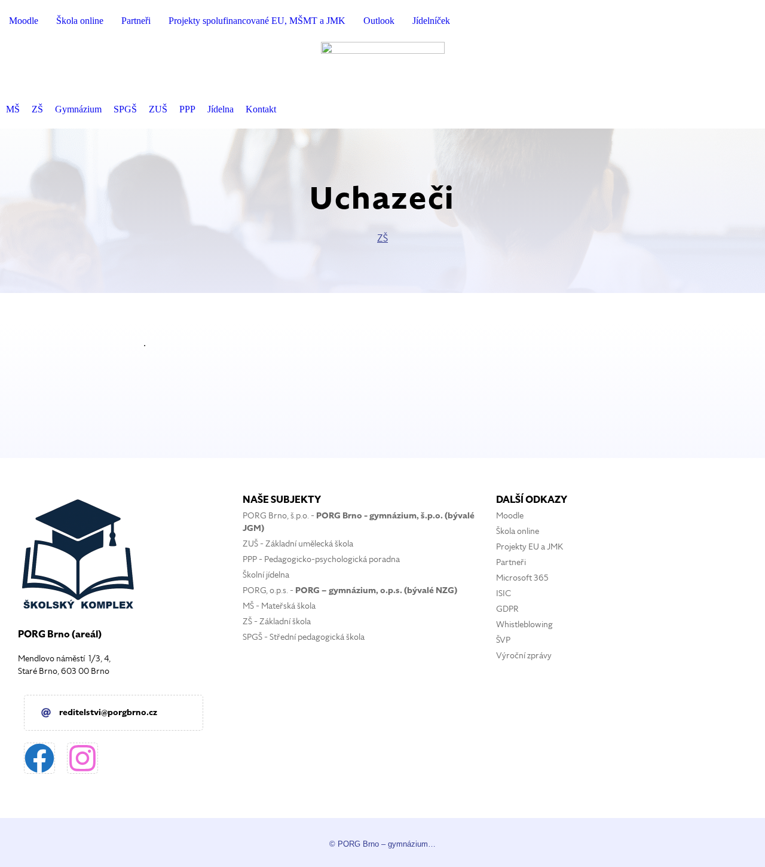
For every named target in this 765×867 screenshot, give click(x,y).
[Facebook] (39, 758)
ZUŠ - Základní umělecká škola (298, 543)
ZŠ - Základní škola (277, 621)
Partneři (511, 562)
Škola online (517, 531)
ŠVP (503, 640)
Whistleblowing (524, 624)
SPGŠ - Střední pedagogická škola (304, 637)
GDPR (507, 609)
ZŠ (382, 238)
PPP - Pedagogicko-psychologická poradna (321, 559)
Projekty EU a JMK (529, 546)
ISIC (503, 593)
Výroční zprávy (524, 655)
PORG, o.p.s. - (350, 590)
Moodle (510, 515)
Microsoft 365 (522, 578)
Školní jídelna (266, 575)
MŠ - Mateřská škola (279, 606)
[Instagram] (82, 758)
